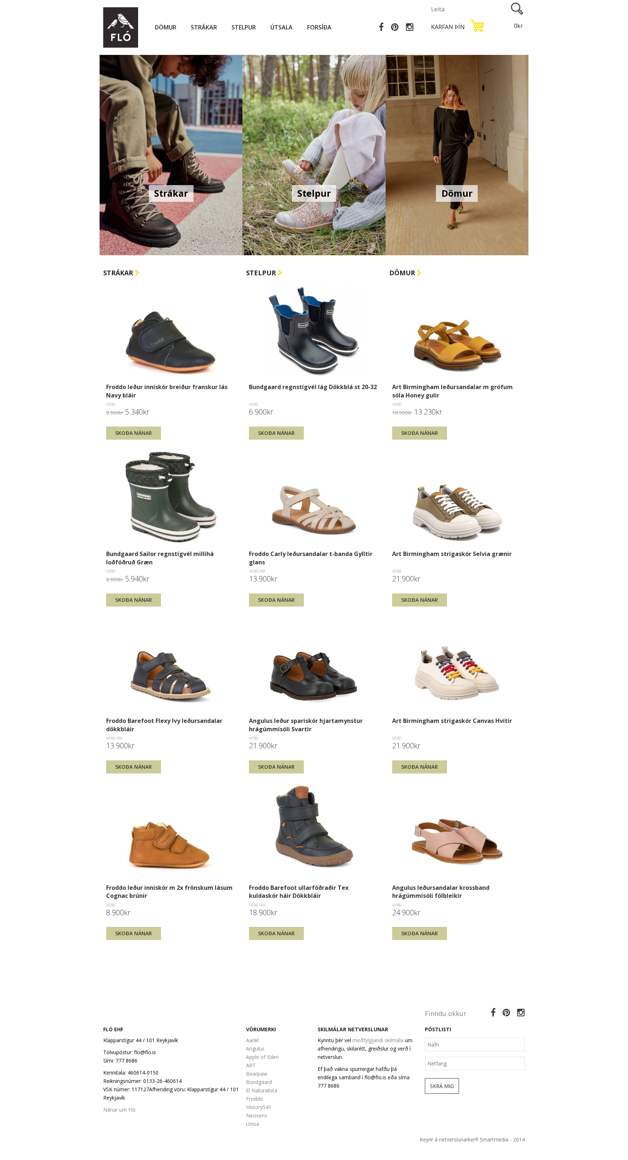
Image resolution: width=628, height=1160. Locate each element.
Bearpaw (256, 1073)
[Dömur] (457, 154)
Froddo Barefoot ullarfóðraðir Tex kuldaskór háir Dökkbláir (299, 892)
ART (251, 1065)
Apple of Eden (262, 1056)
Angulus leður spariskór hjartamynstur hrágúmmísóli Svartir (306, 725)
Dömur (165, 27)
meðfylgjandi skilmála (378, 1040)
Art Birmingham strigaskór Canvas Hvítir (452, 721)
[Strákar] (171, 154)
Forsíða (319, 27)
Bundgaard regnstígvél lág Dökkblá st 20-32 (313, 387)
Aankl (252, 1040)
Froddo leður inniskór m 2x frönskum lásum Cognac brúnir (169, 892)
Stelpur (244, 27)
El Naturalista (261, 1090)
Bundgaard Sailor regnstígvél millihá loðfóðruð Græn (160, 558)
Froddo (254, 1098)
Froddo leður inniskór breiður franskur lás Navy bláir (167, 391)
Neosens (256, 1115)
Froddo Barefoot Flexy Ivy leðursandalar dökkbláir (164, 725)
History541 (258, 1107)
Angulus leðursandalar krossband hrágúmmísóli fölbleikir (441, 892)
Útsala (281, 27)
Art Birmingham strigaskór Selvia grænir (452, 554)
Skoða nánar (133, 432)
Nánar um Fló (119, 1109)
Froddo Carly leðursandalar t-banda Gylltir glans (311, 558)
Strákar (204, 27)
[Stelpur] (313, 154)
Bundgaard (259, 1082)
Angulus (255, 1048)
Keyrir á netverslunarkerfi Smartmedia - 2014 (472, 1139)
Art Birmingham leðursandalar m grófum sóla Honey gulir (452, 391)
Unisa (252, 1123)
